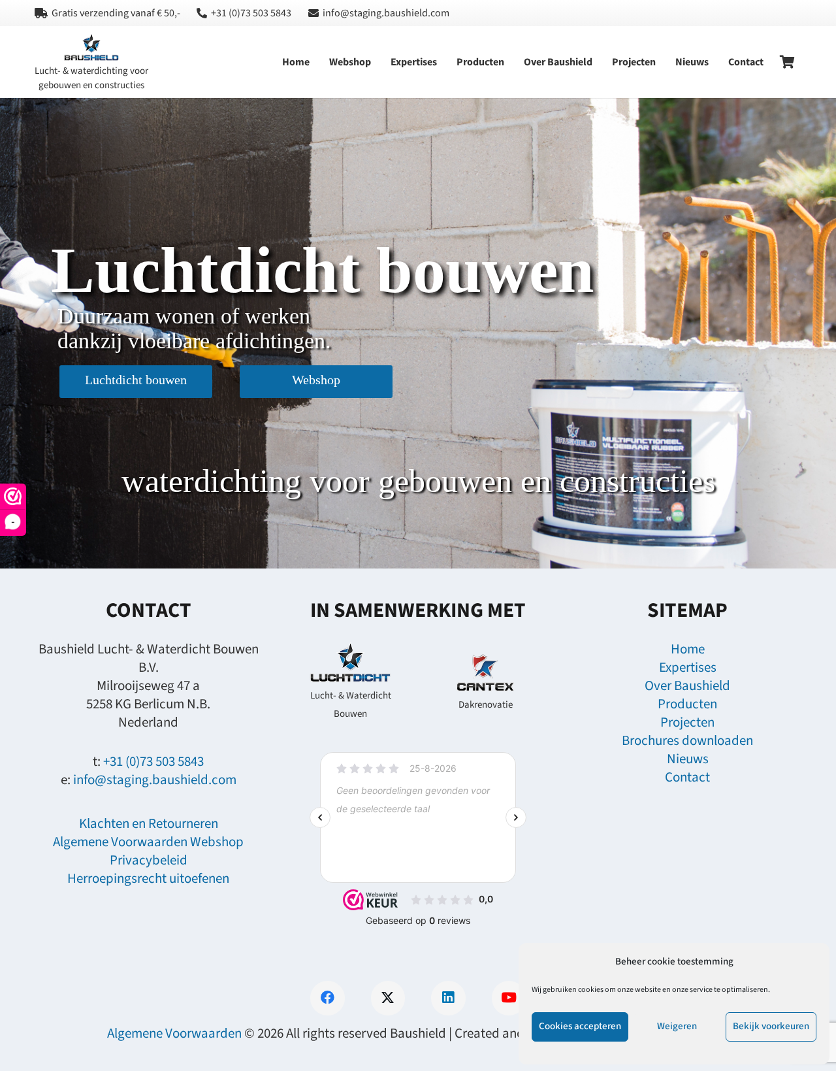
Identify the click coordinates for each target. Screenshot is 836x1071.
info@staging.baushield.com (154, 779)
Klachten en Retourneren (148, 823)
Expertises (687, 667)
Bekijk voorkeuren (771, 1026)
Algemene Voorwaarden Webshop (148, 841)
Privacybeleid (148, 860)
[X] (388, 998)
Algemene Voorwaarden (174, 1033)
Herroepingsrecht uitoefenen (148, 878)
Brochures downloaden (687, 740)
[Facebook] (327, 998)
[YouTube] (509, 998)
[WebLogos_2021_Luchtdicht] (350, 663)
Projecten (687, 722)
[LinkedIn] (448, 998)
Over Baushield (687, 685)
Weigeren (677, 1026)
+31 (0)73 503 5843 (153, 761)
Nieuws (688, 758)
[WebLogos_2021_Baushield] (91, 47)
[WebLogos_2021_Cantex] (485, 672)
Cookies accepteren (580, 1026)
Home (688, 649)
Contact (687, 777)
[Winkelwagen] (787, 62)
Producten (687, 704)
